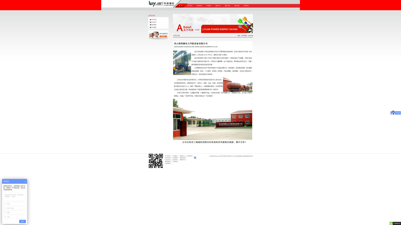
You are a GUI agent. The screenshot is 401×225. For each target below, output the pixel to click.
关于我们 (189, 5)
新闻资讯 (199, 5)
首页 (239, 35)
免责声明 (182, 158)
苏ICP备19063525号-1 (227, 156)
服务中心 (218, 5)
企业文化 (153, 22)
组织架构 (153, 24)
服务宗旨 (182, 159)
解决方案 (227, 5)
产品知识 (174, 161)
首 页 (180, 5)
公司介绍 (153, 19)
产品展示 (208, 5)
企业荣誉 (153, 27)
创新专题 (236, 5)
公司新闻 (174, 158)
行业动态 (174, 159)
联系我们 (246, 5)
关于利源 (244, 35)
